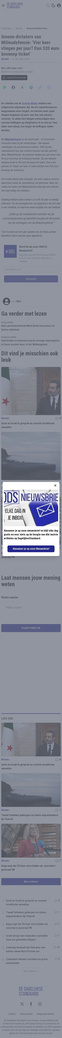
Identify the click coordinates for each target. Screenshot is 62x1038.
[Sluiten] (55, 485)
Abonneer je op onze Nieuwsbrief (31, 548)
